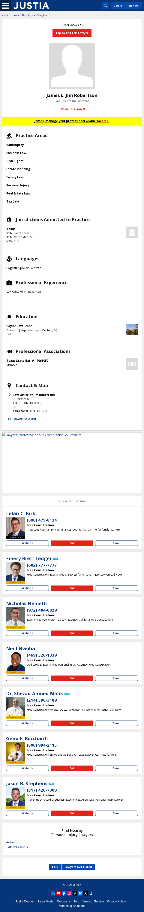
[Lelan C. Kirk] (15, 526)
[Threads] (75, 893)
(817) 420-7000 (42, 790)
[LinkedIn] (53, 893)
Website (27, 543)
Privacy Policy (116, 901)
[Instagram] (69, 893)
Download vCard (24, 419)
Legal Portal (46, 901)
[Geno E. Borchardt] (15, 751)
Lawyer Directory (23, 15)
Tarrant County (17, 847)
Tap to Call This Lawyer (72, 33)
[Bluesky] (80, 893)
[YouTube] (58, 893)
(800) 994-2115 (42, 745)
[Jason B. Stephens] (15, 796)
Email (116, 543)
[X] (85, 893)
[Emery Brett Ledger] (15, 571)
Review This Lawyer (72, 109)
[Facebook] (64, 893)
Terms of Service (93, 901)
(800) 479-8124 (42, 520)
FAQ (55, 867)
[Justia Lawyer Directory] (31, 5)
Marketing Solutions (72, 905)
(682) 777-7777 (42, 565)
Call (72, 543)
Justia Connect (25, 901)
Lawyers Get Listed (78, 867)
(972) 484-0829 (42, 610)
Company (63, 901)
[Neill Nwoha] (15, 661)
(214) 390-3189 (42, 700)
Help (76, 901)
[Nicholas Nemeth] (15, 616)
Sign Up (133, 5)
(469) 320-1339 (42, 655)
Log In (118, 5)
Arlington (41, 15)
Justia (5, 15)
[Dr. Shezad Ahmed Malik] (15, 706)
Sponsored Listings (72, 501)
